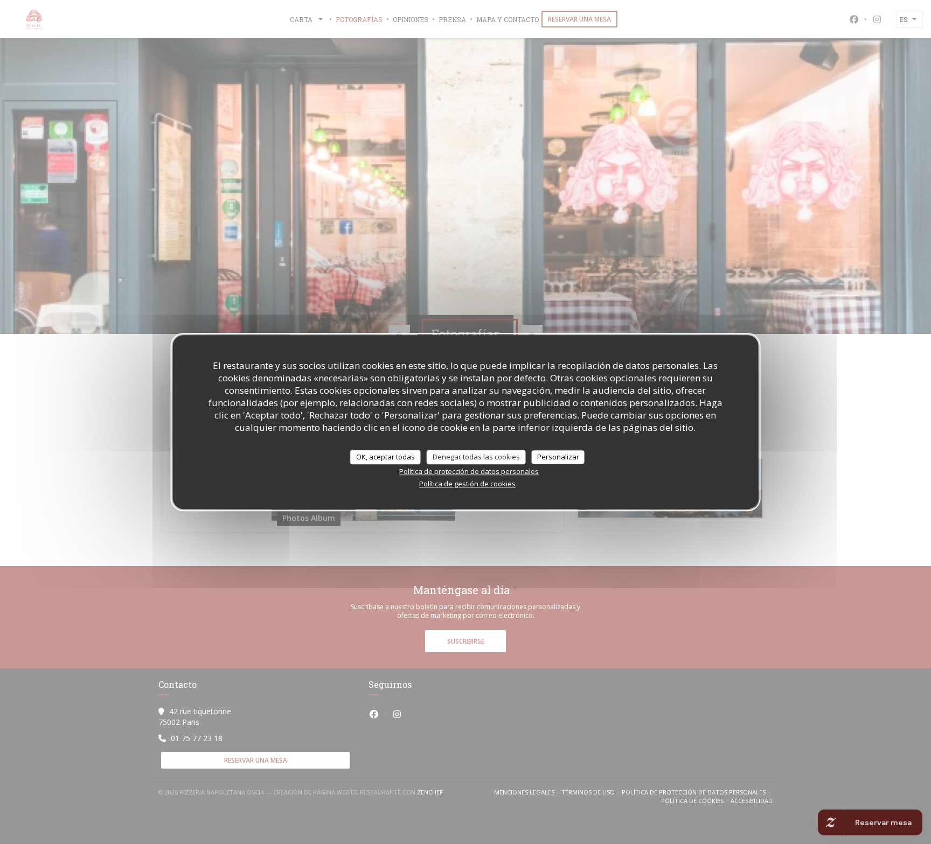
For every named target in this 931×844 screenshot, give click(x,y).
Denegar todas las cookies (476, 457)
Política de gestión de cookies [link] (467, 484)
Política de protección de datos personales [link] (469, 471)
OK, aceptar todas (385, 457)
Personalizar (558, 457)
